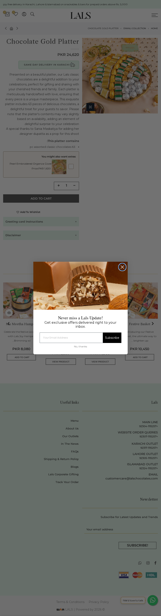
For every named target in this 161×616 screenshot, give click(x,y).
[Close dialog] (122, 267)
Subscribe (112, 338)
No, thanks (80, 346)
